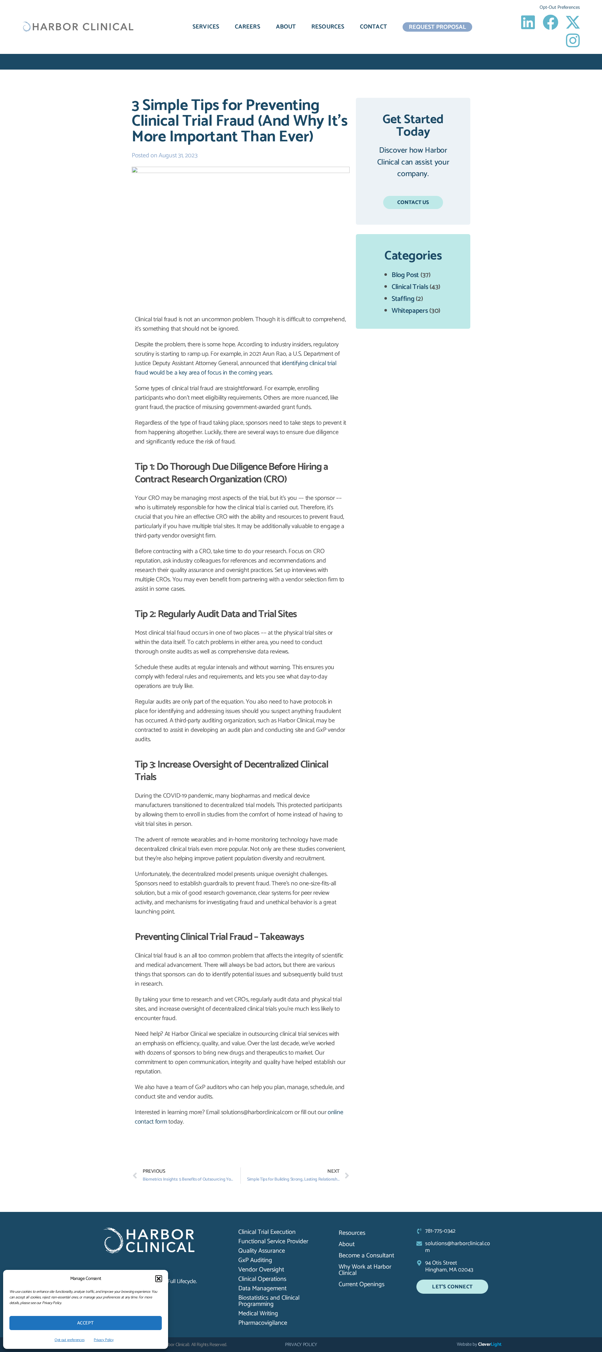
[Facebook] (550, 22)
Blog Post (405, 275)
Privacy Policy (104, 1340)
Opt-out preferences (69, 1340)
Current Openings (361, 1284)
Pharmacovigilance (262, 1323)
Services (206, 27)
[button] (159, 1279)
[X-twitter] (573, 22)
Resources (327, 27)
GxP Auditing (255, 1260)
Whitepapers (410, 311)
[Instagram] (573, 40)
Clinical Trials (410, 287)
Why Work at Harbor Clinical (365, 1270)
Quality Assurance (261, 1251)
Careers (247, 27)
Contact (373, 27)
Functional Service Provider (273, 1241)
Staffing (403, 299)
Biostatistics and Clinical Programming (268, 1301)
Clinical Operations (262, 1279)
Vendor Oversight (261, 1270)
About (286, 27)
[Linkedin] (528, 22)
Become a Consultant (366, 1255)
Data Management (262, 1288)
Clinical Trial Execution (267, 1232)
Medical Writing (258, 1313)
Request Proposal (437, 27)
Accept (85, 1323)
